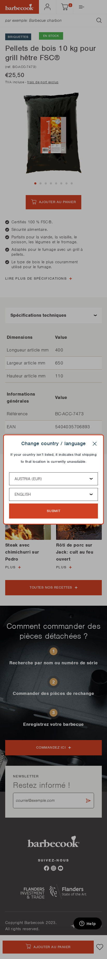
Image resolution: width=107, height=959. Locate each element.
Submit (54, 511)
